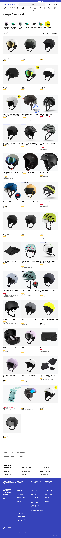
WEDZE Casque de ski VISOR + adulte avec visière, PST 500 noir (11, 435)
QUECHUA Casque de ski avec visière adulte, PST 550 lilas (30, 348)
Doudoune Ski (24, 468)
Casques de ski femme (6, 28)
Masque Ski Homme (25, 474)
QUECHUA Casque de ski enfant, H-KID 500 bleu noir (48, 291)
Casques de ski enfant (20, 28)
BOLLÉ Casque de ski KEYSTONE (46, 172)
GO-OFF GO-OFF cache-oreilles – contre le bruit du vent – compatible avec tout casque (48, 376)
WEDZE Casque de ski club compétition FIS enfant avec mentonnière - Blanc (48, 262)
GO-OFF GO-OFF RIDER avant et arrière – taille (30, 290)
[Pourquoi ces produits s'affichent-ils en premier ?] (43, 33)
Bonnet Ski (42, 468)
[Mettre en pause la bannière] (55, 1)
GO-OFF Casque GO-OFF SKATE (9, 319)
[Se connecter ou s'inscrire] (54, 4)
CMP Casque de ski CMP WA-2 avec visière (11, 172)
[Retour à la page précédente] (27, 443)
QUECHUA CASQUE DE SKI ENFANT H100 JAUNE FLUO (49, 320)
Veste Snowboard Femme (44, 474)
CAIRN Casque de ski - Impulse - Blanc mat (11, 290)
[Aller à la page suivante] (34, 443)
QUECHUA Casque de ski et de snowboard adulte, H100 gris (29, 320)
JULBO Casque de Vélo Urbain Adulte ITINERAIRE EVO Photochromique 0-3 (47, 115)
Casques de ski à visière (27, 28)
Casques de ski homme (13, 28)
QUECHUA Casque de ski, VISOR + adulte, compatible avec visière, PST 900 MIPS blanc (11, 115)
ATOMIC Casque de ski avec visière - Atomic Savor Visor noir (29, 405)
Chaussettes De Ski (43, 470)
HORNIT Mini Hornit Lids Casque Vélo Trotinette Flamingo (30, 262)
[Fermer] (57, 1)
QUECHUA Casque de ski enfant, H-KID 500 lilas (11, 376)
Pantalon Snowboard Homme (45, 471)
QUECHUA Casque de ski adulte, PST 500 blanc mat (29, 376)
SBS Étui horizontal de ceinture (46, 347)
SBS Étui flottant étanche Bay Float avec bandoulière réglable (11, 405)
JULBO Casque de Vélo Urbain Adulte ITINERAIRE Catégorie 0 (47, 202)
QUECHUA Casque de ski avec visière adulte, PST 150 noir (11, 86)
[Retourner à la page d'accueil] (9, 4)
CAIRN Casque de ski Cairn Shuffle (28, 172)
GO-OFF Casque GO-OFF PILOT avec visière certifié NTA (11, 202)
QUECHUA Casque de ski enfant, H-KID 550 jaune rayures (29, 202)
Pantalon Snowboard (6, 470)
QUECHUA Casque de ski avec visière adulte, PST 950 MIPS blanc (30, 86)
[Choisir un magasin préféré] (50, 4)
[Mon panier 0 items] (57, 4)
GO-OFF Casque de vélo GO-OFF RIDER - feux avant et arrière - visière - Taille (48, 233)
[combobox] (54, 33)
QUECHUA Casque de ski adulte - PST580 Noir (11, 143)
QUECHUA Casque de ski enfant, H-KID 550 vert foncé (29, 56)
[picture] (12, 45)
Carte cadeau (55, 8)
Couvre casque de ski (34, 28)
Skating (4, 475)
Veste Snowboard (6, 471)
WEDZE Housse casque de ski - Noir (10, 261)
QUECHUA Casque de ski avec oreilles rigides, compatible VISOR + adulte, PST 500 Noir (30, 233)
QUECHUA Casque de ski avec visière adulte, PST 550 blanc (11, 56)
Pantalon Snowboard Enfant (26, 470)
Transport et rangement (44, 467)
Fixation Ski (24, 475)
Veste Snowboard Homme (26, 467)
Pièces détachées (41, 27)
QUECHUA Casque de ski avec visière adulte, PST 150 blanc (48, 86)
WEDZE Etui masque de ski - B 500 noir (10, 347)
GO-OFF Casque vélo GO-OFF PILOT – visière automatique (29, 115)
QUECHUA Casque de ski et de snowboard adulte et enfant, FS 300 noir (11, 233)
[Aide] (52, 4)
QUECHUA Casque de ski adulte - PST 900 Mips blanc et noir (49, 405)
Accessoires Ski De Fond (26, 471)
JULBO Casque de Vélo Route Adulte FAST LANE (48, 144)
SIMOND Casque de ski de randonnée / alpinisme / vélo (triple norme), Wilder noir (29, 144)
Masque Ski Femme (6, 468)
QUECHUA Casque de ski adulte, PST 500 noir (48, 55)
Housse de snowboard (7, 467)
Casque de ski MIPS (47, 27)
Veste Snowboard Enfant (7, 474)
